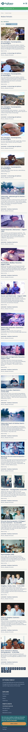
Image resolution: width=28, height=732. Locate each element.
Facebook (5, 727)
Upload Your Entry (8, 8)
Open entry (4, 50)
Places (4, 698)
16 (4, 671)
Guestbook (5, 710)
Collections (5, 700)
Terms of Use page (11, 720)
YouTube (5, 729)
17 (7, 671)
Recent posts (6, 694)
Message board (6, 708)
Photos (2, 13)
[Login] (24, 3)
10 (24, 668)
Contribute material (8, 706)
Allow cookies (14, 723)
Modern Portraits (9, 55)
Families (4, 696)
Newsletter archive (7, 712)
